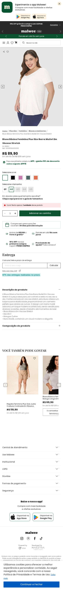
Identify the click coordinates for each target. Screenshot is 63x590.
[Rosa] (20, 178)
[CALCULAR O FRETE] (54, 265)
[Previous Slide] (3, 31)
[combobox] (40, 42)
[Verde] (28, 178)
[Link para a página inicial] (4, 131)
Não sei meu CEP (9, 271)
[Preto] (13, 178)
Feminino (23, 131)
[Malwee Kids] (31, 31)
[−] (4, 213)
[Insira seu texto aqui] (22, 539)
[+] (15, 213)
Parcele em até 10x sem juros (31, 36)
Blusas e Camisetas (37, 131)
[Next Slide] (60, 31)
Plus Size (13, 131)
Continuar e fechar (31, 584)
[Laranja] (36, 178)
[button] (3, 51)
